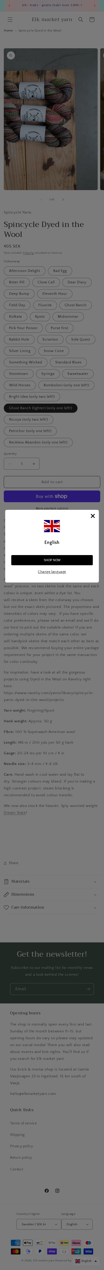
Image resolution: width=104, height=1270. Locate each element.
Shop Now (52, 560)
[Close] (93, 516)
